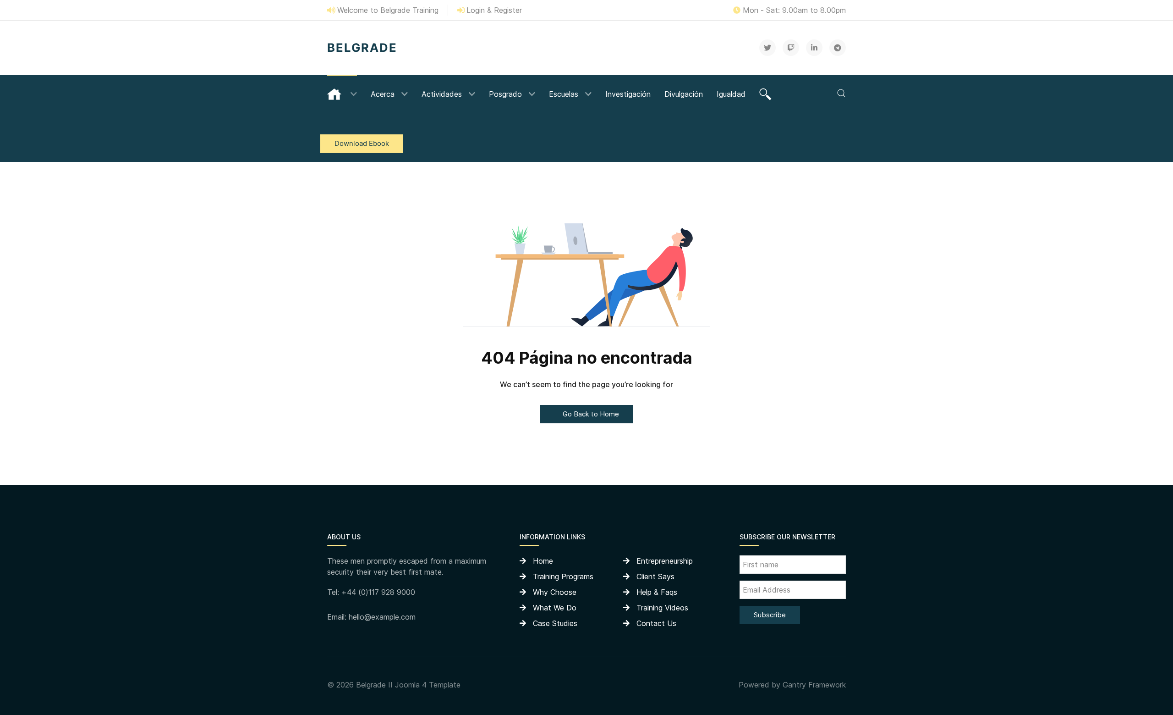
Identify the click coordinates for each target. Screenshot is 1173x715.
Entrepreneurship (664, 560)
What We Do (554, 607)
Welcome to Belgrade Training (388, 10)
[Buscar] (766, 93)
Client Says (655, 576)
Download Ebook (361, 143)
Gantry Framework (814, 684)
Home (543, 560)
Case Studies (555, 623)
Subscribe (770, 614)
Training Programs (563, 576)
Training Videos (662, 607)
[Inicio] (342, 93)
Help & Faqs (656, 592)
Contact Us (656, 623)
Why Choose (554, 592)
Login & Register (494, 10)
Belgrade (362, 47)
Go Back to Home (590, 414)
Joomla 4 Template (427, 684)
